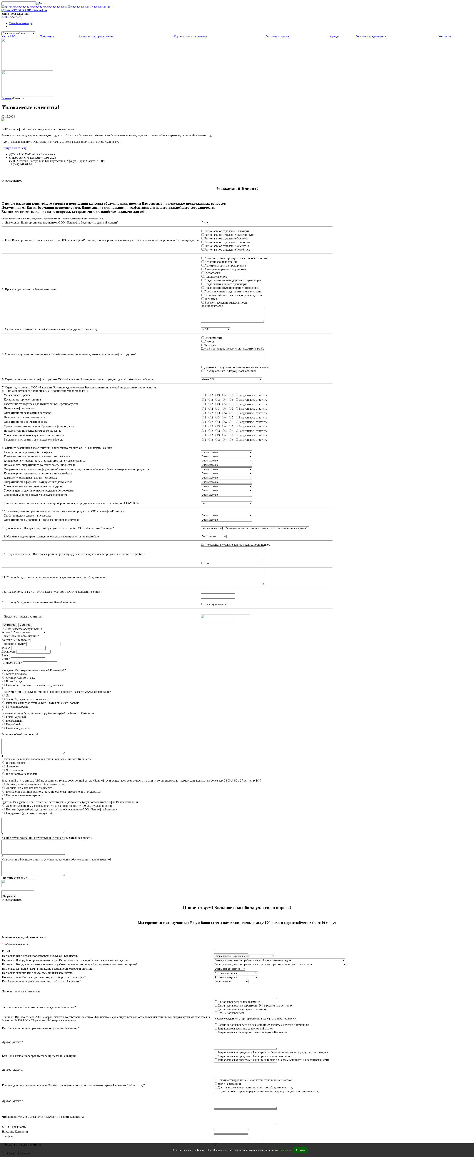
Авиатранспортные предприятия (225, 269)
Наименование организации (20, 636)
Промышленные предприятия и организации (233, 291)
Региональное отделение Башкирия (226, 231)
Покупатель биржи (216, 276)
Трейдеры (210, 298)
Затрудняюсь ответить (253, 395)
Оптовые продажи (277, 36)
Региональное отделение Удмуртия (226, 245)
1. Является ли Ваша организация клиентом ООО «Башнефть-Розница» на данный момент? (60, 222)
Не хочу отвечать (215, 604)
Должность (8, 651)
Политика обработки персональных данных (37, 167)
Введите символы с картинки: (22, 616)
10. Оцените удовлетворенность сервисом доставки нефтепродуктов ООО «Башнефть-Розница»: (63, 511)
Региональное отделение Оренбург (226, 238)
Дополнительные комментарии (21, 991)
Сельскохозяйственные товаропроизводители (233, 295)
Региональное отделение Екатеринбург (229, 234)
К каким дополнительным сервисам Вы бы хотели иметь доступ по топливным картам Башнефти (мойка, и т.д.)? (74, 1085)
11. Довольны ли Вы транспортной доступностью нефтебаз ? (58, 528)
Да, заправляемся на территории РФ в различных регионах (255, 1005)
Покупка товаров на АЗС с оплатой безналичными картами (255, 1080)
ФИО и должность (14, 1126)
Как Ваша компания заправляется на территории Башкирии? (40, 1028)
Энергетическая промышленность (226, 302)
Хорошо (300, 1150)
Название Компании (15, 1131)
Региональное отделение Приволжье (227, 242)
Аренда (334, 36)
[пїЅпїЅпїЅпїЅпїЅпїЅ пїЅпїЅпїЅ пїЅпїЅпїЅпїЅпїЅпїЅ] (34, 7)
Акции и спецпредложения (96, 36)
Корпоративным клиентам (190, 36)
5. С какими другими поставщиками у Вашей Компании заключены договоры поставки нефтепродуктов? (69, 354)
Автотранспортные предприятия (225, 265)
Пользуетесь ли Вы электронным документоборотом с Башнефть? (44, 977)
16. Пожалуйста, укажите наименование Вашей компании (39, 602)
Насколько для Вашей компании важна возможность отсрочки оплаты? (47, 968)
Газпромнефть (213, 337)
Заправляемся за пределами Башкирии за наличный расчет (255, 1056)
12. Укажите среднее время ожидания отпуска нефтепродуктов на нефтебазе (50, 536)
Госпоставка (212, 272)
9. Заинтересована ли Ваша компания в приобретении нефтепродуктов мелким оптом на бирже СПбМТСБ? (70, 503)
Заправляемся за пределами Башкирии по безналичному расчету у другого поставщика (273, 1052)
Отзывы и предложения (371, 36)
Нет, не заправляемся (231, 1012)
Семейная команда (20, 23)
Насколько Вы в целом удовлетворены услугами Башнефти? (40, 955)
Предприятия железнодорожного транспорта (232, 280)
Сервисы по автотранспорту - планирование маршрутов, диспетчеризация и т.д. (268, 1091)
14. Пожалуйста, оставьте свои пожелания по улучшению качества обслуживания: (54, 577)
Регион (6, 632)
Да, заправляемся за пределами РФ (239, 1001)
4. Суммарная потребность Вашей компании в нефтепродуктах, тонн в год (49, 329)
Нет (206, 563)
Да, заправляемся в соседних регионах (242, 1009)
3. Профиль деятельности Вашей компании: (29, 289)
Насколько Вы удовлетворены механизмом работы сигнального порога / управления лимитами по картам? (69, 964)
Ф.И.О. (6, 647)
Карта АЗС (8, 36)
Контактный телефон (15, 639)
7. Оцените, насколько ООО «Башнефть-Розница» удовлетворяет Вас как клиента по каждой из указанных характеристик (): (79, 389)
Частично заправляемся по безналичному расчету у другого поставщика (263, 1024)
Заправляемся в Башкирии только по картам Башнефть (252, 1032)
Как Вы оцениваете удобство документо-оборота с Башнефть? (41, 981)
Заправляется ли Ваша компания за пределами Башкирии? (39, 1007)
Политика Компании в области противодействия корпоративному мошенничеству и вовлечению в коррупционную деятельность (91, 174)
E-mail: (5, 655)
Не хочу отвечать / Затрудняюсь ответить (230, 371)
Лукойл (209, 341)
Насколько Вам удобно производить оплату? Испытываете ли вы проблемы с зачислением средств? (65, 960)
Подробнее (285, 1150)
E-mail (6, 951)
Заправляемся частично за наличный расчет (245, 1028)
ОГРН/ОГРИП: (11, 663)
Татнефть (210, 345)
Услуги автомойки (229, 1083)
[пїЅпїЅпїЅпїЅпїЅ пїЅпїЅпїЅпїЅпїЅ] (90, 7)
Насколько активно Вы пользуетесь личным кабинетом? (37, 972)
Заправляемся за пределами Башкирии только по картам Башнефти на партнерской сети (273, 1059)
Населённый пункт (13, 643)
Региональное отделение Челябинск (227, 249)
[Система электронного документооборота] (27, 95)
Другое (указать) (12, 1042)
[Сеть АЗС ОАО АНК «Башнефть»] (24, 10)
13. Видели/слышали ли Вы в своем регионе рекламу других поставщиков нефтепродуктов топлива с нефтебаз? (73, 554)
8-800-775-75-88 (11, 17)
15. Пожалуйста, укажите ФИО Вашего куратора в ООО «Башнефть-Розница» (51, 591)
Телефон (7, 1136)
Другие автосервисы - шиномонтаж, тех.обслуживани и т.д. (255, 1087)
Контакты (444, 36)
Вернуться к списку (13, 148)
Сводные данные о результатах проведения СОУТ (40, 171)
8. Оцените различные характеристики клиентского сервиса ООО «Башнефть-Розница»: (58, 447)
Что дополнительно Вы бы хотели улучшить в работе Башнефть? (43, 1116)
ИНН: (5, 659)
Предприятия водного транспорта (225, 284)
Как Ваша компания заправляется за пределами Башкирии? (39, 1055)
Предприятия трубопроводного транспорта (231, 287)
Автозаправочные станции (221, 261)
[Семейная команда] (27, 69)
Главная (6, 98)
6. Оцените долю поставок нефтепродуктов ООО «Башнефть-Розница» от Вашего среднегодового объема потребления (77, 379)
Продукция (47, 36)
